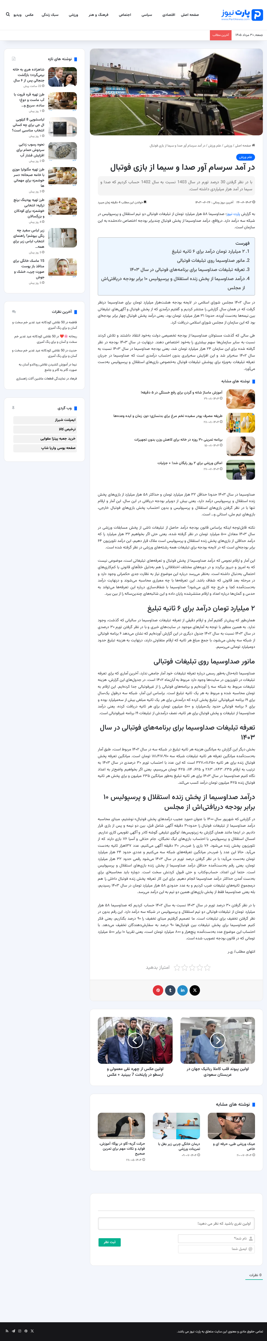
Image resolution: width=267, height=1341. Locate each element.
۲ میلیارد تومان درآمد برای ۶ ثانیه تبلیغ (208, 251)
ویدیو (18, 15)
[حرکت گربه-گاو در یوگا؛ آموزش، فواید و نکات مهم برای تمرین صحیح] (121, 1126)
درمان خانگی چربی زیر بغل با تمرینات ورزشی (179, 1146)
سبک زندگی (50, 15)
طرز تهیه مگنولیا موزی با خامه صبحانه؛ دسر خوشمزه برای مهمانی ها (28, 178)
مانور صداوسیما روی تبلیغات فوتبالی (211, 260)
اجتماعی (125, 15)
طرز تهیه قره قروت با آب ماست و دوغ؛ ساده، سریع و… (29, 100)
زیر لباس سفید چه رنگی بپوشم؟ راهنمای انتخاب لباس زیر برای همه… (28, 239)
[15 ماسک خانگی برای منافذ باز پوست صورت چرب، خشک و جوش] (62, 268)
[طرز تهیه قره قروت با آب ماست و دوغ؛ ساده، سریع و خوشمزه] (62, 102)
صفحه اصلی (190, 15)
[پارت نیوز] (242, 15)
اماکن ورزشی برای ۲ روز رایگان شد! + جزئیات (189, 463)
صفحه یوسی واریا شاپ (58, 448)
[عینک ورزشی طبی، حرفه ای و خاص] (231, 1126)
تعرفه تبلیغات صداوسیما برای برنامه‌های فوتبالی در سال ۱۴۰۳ (187, 270)
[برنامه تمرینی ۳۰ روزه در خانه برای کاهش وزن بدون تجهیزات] (240, 446)
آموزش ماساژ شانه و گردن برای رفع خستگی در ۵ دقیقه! (181, 393)
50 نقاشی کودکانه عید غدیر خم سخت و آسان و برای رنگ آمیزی (45, 339)
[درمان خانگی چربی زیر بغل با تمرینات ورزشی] (176, 1126)
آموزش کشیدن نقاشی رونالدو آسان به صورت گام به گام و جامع (48, 367)
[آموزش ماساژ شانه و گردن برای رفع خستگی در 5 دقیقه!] (240, 399)
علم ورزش (214, 145)
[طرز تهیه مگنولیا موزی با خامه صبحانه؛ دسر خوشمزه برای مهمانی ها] (62, 177)
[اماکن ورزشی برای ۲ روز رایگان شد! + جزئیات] (240, 469)
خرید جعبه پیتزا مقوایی (58, 439)
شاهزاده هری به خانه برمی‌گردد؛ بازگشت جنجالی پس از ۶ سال (28, 75)
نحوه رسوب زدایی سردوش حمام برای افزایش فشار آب (30, 150)
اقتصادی (168, 15)
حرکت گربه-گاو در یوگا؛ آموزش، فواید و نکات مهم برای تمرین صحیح (122, 1149)
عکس (29, 15)
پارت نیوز (233, 214)
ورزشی (73, 15)
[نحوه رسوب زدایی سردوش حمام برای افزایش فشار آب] (62, 152)
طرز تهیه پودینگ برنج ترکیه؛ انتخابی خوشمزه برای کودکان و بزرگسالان (29, 208)
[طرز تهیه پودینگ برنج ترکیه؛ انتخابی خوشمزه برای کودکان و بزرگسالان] (62, 207)
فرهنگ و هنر (98, 15)
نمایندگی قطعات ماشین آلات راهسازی (40, 378)
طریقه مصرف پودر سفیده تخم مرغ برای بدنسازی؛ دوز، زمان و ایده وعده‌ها (167, 416)
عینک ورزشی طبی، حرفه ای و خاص (234, 1146)
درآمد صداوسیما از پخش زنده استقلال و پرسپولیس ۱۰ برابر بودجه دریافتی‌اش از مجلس (173, 283)
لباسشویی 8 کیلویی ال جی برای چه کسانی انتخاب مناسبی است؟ (28, 125)
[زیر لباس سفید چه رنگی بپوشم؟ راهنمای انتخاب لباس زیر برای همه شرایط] (62, 238)
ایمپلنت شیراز (65, 420)
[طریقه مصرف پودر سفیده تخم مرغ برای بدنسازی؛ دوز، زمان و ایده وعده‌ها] (240, 422)
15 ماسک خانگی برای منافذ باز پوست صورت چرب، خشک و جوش (28, 269)
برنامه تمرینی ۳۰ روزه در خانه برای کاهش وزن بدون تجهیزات (178, 440)
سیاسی (147, 15)
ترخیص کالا (67, 429)
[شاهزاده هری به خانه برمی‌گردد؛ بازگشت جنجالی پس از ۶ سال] (62, 77)
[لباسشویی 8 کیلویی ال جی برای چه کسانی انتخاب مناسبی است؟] (62, 127)
